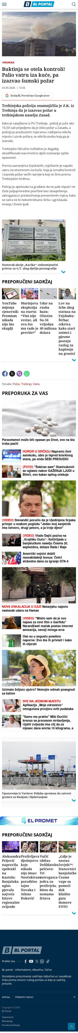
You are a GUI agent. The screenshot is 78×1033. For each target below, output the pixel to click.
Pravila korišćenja (11, 1025)
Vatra (36, 384)
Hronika (8, 62)
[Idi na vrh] (71, 1026)
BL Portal (6, 1011)
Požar (16, 384)
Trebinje (26, 384)
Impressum (7, 1017)
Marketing (7, 1021)
